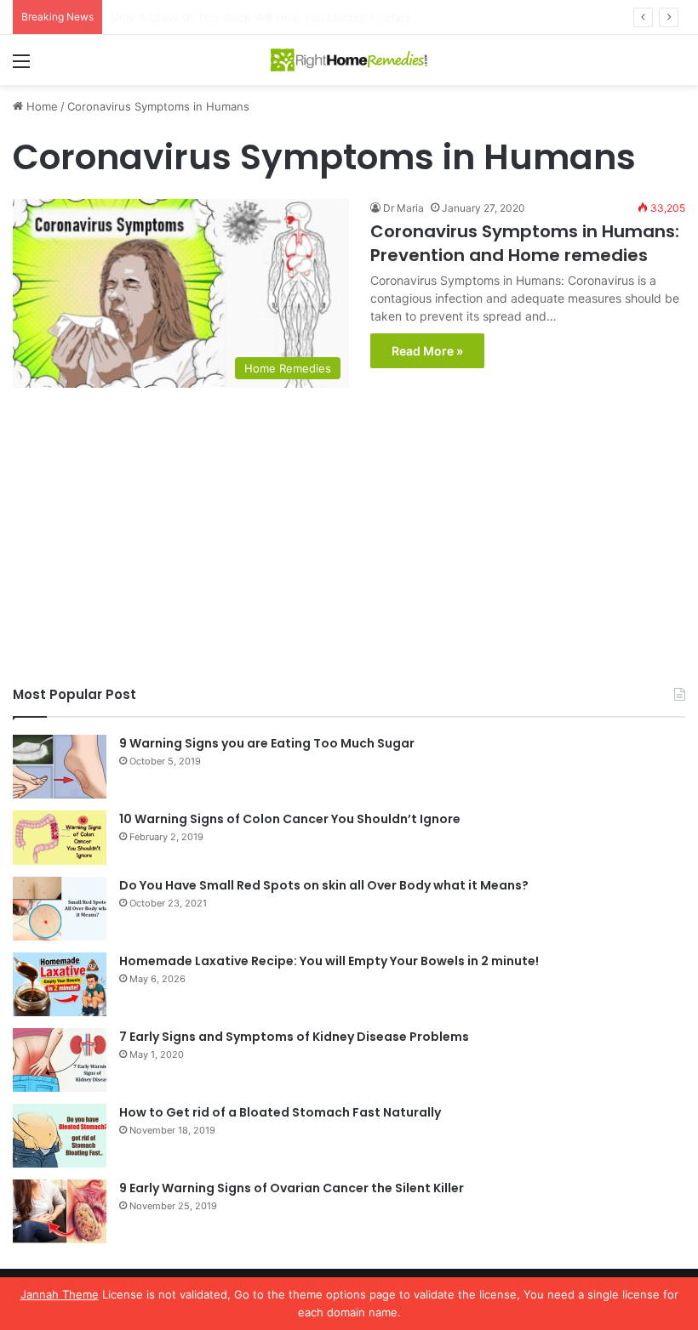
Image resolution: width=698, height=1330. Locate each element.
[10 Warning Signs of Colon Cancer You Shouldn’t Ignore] (59, 837)
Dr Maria (403, 208)
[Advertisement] (349, 541)
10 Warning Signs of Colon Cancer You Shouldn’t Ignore (290, 818)
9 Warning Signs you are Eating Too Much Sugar (267, 743)
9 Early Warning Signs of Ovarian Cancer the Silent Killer (291, 1187)
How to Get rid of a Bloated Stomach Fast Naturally (280, 1112)
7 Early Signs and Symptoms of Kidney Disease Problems (294, 1036)
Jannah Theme (59, 1294)
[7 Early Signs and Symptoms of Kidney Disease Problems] (59, 1060)
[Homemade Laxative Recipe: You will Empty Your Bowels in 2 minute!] (59, 984)
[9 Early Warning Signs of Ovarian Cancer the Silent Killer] (59, 1211)
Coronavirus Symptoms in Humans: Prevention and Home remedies (524, 243)
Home (40, 106)
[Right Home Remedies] (349, 60)
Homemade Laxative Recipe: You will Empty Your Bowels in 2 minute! (329, 960)
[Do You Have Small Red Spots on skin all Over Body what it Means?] (59, 909)
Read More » (427, 351)
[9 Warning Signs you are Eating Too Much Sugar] (59, 767)
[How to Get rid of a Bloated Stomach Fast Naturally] (59, 1136)
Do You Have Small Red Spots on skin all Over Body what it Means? (324, 885)
